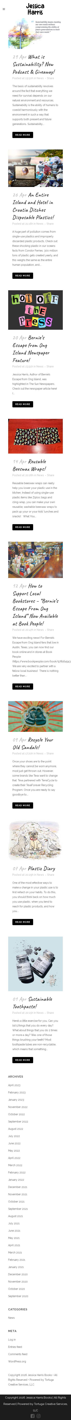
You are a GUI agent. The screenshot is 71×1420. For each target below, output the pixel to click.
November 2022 (17, 1107)
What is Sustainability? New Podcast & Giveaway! (33, 64)
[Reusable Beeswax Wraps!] (35, 436)
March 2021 (15, 1252)
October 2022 (16, 1114)
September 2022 (18, 1121)
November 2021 (17, 1194)
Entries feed (15, 1346)
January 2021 (16, 1267)
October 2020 (16, 1288)
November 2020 (18, 1281)
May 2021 (13, 1237)
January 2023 (16, 1099)
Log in (12, 1339)
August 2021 (15, 1216)
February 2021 (16, 1259)
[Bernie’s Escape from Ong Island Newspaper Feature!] (35, 310)
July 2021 (13, 1223)
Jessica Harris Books (39, 1397)
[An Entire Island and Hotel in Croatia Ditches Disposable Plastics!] (35, 168)
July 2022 (14, 1136)
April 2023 (14, 1085)
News (40, 78)
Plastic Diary (41, 868)
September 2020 (18, 1296)
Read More (22, 135)
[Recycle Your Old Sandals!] (35, 716)
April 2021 (14, 1245)
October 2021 (16, 1201)
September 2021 (18, 1208)
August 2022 (15, 1128)
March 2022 (15, 1165)
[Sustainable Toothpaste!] (35, 964)
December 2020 (18, 1274)
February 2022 (16, 1172)
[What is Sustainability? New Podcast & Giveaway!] (35, 33)
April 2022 (14, 1157)
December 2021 (17, 1187)
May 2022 (14, 1150)
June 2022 (14, 1143)
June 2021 (14, 1230)
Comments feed (17, 1354)
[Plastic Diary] (35, 840)
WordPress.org (17, 1361)
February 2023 (16, 1092)
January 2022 (16, 1179)
